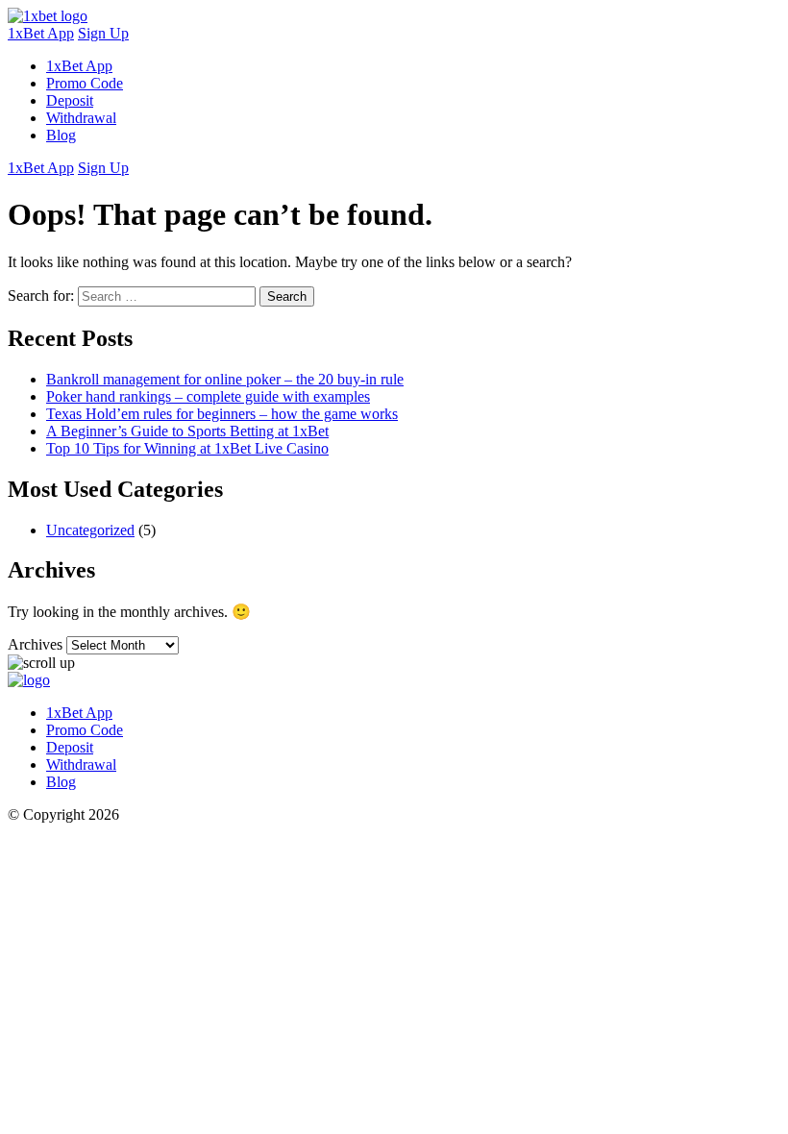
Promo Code (84, 83)
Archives (35, 644)
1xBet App (41, 33)
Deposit (69, 100)
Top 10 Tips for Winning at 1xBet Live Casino (187, 448)
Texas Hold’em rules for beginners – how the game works (222, 414)
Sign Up (103, 33)
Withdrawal (81, 118)
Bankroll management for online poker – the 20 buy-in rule (225, 379)
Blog (61, 135)
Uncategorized (90, 530)
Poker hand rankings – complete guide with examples (208, 396)
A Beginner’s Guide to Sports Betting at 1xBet (187, 431)
